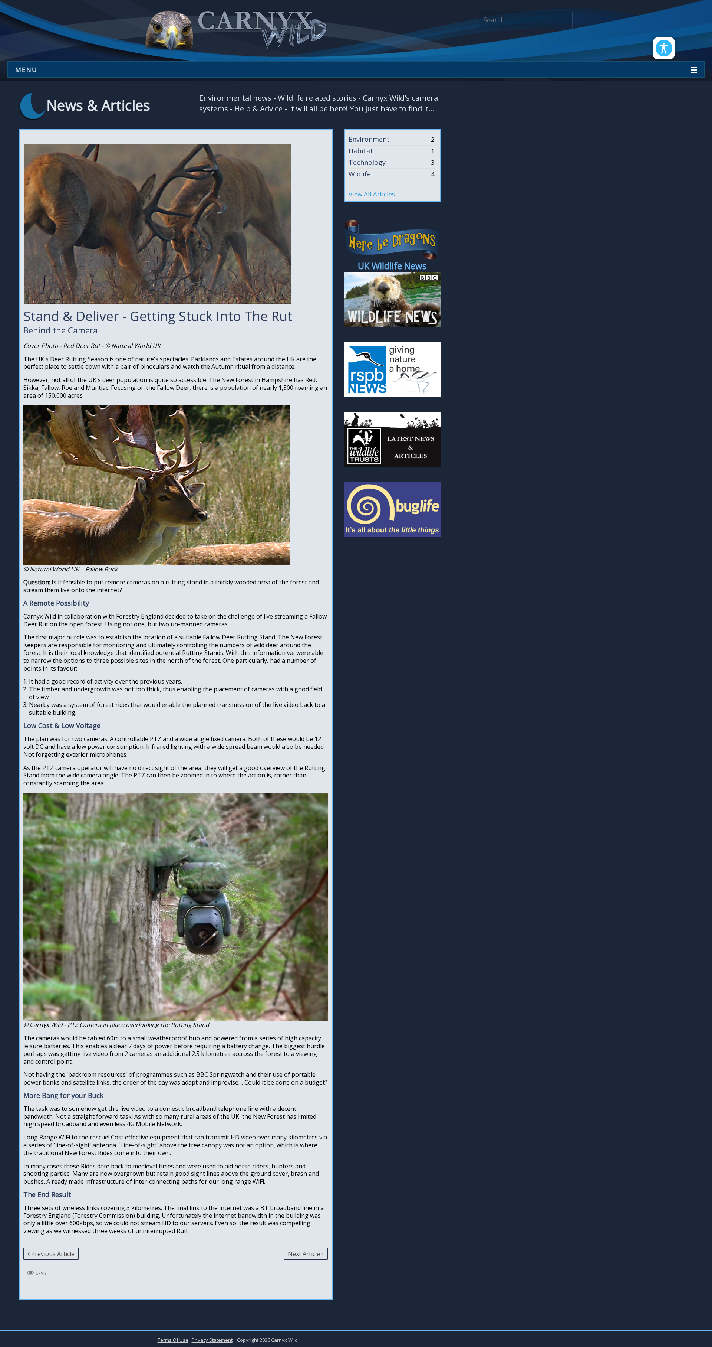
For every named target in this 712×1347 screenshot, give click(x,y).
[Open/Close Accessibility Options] (664, 48)
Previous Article (53, 1254)
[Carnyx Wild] (234, 30)
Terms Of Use (173, 1340)
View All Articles (372, 194)
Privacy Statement (212, 1340)
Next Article (304, 1254)
